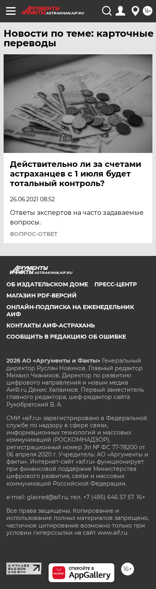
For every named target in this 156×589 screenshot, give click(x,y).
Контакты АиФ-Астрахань (50, 325)
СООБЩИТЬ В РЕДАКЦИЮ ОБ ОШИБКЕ (66, 336)
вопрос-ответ (34, 234)
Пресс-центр (115, 284)
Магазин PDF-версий (41, 295)
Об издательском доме (47, 284)
